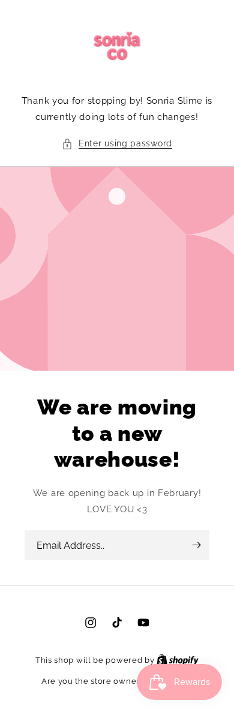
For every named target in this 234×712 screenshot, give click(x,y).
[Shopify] (178, 660)
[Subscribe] (196, 545)
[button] (117, 143)
